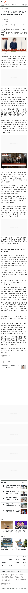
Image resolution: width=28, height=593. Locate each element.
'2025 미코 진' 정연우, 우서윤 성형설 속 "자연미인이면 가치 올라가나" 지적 (12, 499)
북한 (17, 556)
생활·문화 (3, 562)
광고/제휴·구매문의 (11, 571)
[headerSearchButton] (21, 1)
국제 (24, 554)
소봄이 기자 (5, 19)
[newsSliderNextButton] (25, 483)
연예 (2, 519)
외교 (10, 556)
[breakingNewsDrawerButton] (23, 1)
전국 (3, 556)
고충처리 (24, 571)
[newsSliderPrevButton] (22, 483)
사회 (2, 8)
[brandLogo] (3, 1)
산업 (3, 559)
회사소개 (4, 571)
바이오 (24, 559)
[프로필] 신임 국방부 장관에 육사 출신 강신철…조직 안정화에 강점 (13, 511)
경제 (17, 554)
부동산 (10, 559)
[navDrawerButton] (26, 1)
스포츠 (3, 537)
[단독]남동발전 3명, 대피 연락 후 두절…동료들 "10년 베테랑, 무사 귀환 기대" (13, 505)
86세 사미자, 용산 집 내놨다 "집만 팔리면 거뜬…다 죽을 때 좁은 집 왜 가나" (13, 493)
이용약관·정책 (18, 571)
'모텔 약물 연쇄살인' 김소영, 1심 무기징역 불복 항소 (10, 366)
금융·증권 (24, 556)
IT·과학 (17, 559)
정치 (3, 554)
